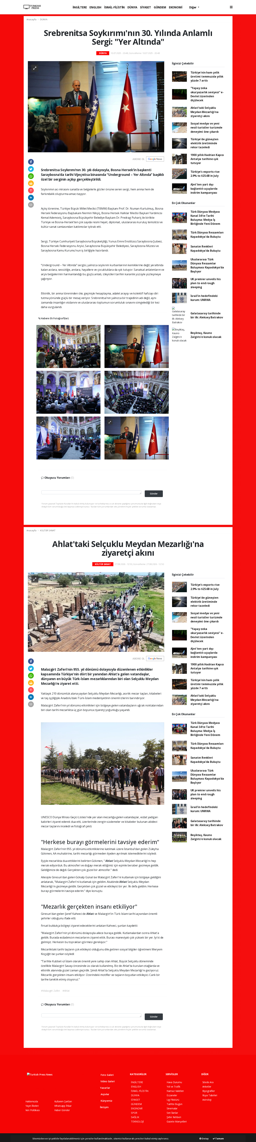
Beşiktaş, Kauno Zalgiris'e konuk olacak (206, 335)
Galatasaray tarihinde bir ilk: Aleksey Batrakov (207, 315)
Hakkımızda (31, 1101)
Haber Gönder (62, 1110)
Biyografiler (208, 1091)
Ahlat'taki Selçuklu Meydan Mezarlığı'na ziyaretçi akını (205, 112)
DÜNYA (132, 7)
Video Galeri (107, 1081)
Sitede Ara (208, 1082)
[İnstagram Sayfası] (39, 1088)
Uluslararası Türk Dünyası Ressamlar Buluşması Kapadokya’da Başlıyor (207, 265)
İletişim (104, 1107)
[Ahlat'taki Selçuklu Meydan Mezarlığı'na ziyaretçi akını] (96, 611)
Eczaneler (172, 1095)
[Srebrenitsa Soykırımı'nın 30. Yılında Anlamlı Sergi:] (96, 106)
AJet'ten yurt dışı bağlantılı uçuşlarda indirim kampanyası (204, 189)
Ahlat (109, 861)
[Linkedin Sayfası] (51, 1088)
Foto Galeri (107, 1075)
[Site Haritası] (63, 1088)
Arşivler (104, 1094)
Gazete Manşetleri (177, 1121)
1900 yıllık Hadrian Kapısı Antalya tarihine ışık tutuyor (207, 159)
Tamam (219, 1138)
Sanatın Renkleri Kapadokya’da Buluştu (205, 248)
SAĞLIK (135, 1117)
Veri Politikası (32, 1110)
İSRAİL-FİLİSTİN (114, 7)
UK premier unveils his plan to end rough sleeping (206, 283)
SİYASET (145, 7)
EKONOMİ (175, 7)
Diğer (193, 7)
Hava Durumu (174, 1082)
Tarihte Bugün (174, 1104)
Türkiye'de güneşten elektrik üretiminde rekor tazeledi (204, 143)
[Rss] (57, 1088)
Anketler (206, 1086)
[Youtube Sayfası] (45, 1088)
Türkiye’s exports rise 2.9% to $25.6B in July (205, 174)
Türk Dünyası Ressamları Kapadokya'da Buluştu (207, 234)
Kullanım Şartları (63, 1101)
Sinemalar (172, 1108)
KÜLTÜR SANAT (47, 530)
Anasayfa (31, 19)
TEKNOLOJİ (137, 1121)
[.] (68, 346)
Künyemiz (106, 1100)
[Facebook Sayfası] (27, 1088)
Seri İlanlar (172, 1112)
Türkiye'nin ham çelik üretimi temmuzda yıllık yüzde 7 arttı (207, 77)
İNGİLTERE (80, 7)
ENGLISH (95, 7)
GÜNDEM (160, 7)
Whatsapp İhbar (63, 1105)
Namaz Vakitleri (175, 1091)
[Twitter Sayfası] (32, 1088)
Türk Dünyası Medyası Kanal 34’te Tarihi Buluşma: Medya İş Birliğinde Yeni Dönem (205, 218)
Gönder (154, 493)
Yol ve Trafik (173, 1086)
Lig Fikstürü (173, 1099)
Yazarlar (104, 1087)
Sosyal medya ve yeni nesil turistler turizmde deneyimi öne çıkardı (206, 128)
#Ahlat (66, 990)
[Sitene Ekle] (70, 1088)
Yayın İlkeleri (32, 1105)
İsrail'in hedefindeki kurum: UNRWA (204, 298)
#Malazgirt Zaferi (50, 990)
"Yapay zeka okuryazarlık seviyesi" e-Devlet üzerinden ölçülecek (207, 94)
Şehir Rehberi (174, 1117)
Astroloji (206, 1099)
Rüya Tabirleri (209, 1095)
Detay (205, 1138)
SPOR (134, 1112)
